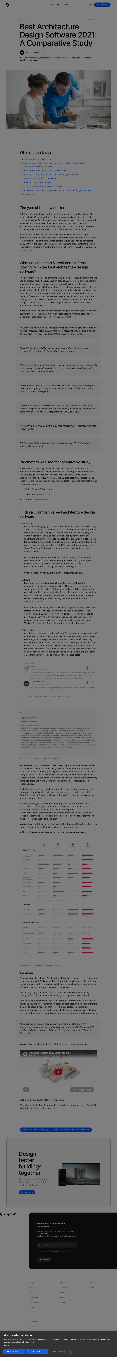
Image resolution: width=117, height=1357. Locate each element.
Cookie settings (59, 1352)
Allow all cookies (14, 1352)
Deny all (36, 1352)
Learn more (8, 1345)
